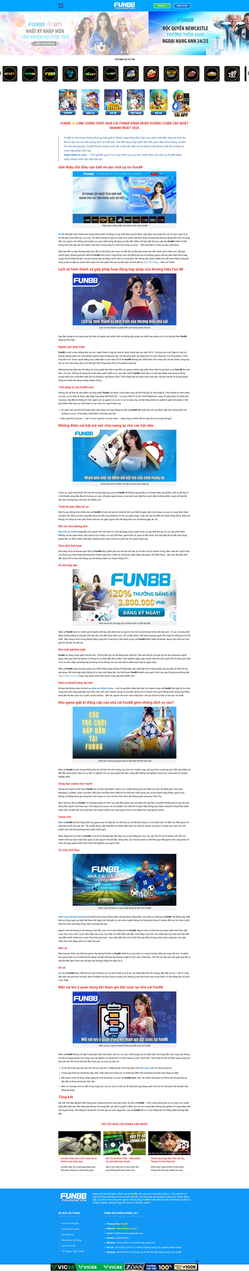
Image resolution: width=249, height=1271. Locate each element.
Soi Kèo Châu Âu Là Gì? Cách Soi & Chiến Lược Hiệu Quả (79, 1160)
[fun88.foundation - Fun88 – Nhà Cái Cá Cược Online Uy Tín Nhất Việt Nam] (124, 6)
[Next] (240, 33)
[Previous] (8, 33)
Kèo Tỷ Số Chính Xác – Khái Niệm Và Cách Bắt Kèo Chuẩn (123, 1160)
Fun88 (124, 1224)
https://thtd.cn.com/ (75, 154)
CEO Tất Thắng (151, 262)
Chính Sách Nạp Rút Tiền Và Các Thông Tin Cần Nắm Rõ (168, 1160)
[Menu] (61, 5)
